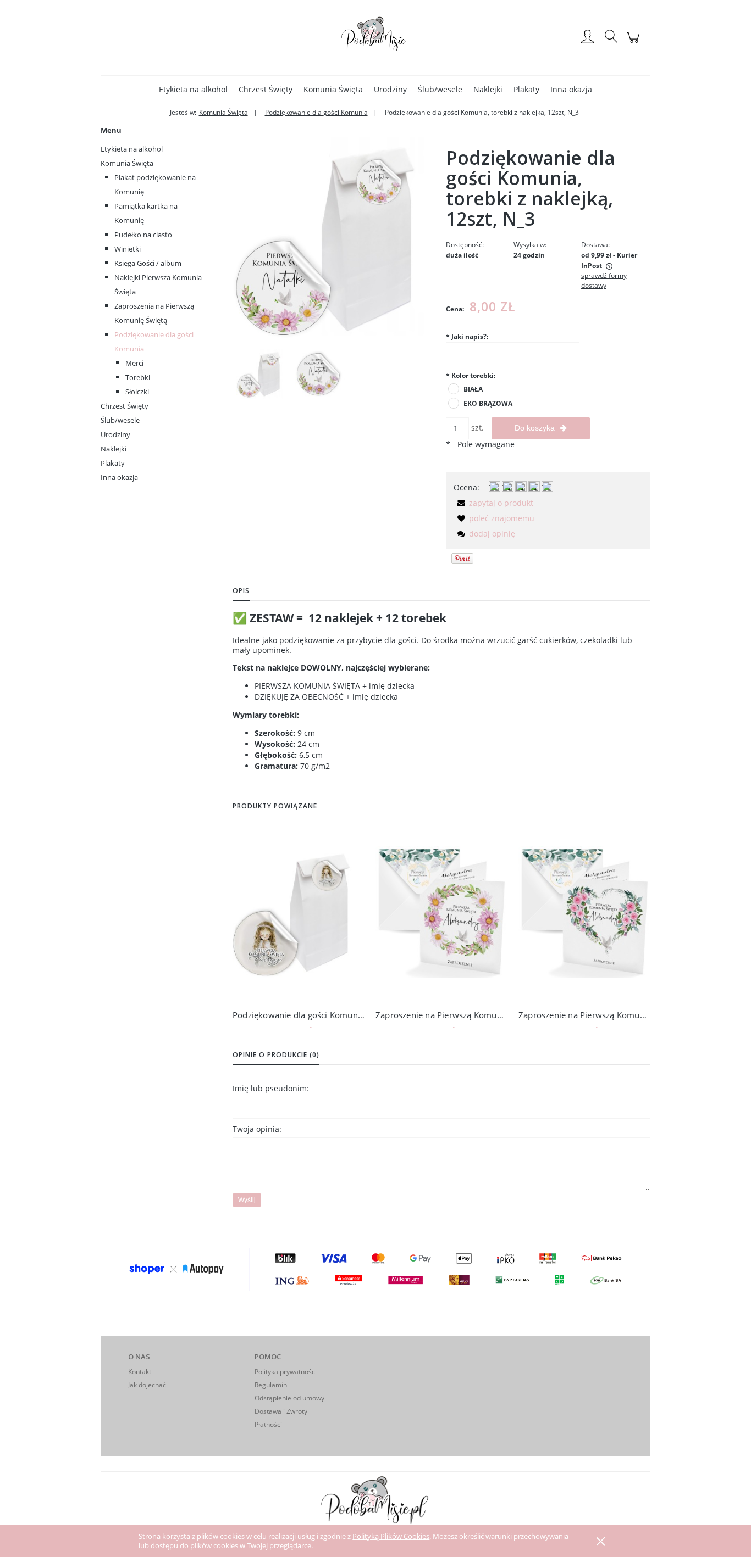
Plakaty (113, 463)
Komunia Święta (127, 163)
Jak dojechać (147, 1384)
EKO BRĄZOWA (487, 403)
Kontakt (139, 1371)
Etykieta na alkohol (132, 149)
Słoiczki (137, 392)
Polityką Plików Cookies (390, 1536)
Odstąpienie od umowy (289, 1398)
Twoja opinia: (257, 1129)
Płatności (268, 1424)
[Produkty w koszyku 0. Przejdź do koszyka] (634, 43)
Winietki (127, 249)
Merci (134, 363)
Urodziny (115, 434)
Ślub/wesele (120, 420)
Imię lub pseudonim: (271, 1088)
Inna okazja (119, 477)
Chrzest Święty (124, 406)
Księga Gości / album (147, 263)
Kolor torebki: (470, 375)
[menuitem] (193, 89)
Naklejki (113, 449)
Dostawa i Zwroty (281, 1411)
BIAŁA (473, 389)
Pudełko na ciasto (143, 234)
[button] (493, 503)
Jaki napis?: (467, 336)
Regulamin (271, 1384)
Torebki (137, 377)
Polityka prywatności (286, 1371)
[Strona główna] (375, 37)
